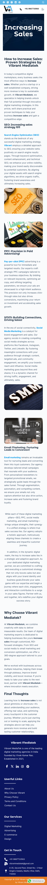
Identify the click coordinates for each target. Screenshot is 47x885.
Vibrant (8, 145)
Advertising (10, 830)
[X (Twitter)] (8, 2)
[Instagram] (12, 2)
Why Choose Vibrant (14, 792)
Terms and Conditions (15, 801)
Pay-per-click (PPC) (14, 261)
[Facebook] (4, 2)
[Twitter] (12, 767)
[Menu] (43, 9)
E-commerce (10, 834)
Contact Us (10, 805)
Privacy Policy (11, 797)
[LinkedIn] (16, 2)
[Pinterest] (19, 2)
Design (7, 839)
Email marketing (12, 457)
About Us (9, 788)
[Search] (43, 2)
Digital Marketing (12, 826)
